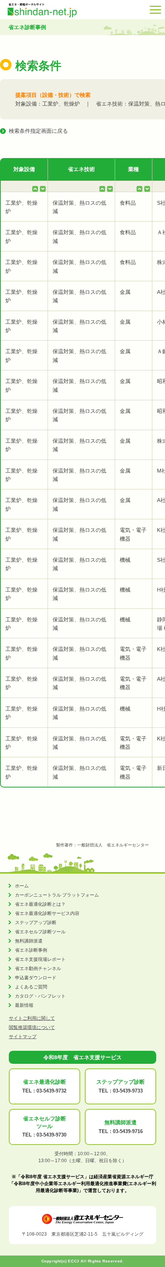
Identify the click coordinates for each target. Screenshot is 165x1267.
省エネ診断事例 (31, 950)
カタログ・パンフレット (40, 996)
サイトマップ (22, 1036)
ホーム (22, 886)
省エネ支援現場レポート (40, 959)
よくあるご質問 (31, 987)
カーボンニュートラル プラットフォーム (57, 895)
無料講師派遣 (29, 941)
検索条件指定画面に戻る (38, 131)
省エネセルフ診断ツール (40, 931)
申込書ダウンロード (35, 977)
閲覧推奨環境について (32, 1027)
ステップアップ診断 (35, 922)
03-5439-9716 (128, 1131)
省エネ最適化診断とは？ (40, 904)
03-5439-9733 (128, 1091)
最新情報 (24, 1005)
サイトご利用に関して (32, 1018)
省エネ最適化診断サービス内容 (47, 913)
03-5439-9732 (51, 1091)
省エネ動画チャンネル (38, 968)
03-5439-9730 (51, 1135)
